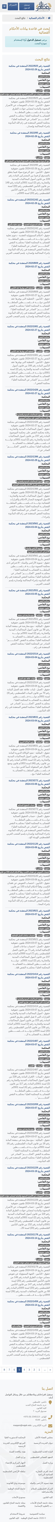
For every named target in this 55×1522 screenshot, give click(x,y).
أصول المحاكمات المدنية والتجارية (29, 415)
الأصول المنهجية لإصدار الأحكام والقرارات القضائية (31, 485)
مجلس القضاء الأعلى (44, 1437)
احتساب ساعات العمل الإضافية (23, 935)
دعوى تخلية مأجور (15, 224)
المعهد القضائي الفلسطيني (41, 1457)
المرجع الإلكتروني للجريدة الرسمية (14, 1444)
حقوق (47, 91)
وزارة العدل (20, 1457)
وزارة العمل (48, 1463)
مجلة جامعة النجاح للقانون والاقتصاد (14, 1504)
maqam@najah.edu (22, 1425)
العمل (40, 679)
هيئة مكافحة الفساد (17, 1451)
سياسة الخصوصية (37, 1514)
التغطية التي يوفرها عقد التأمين (22, 288)
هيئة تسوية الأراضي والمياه (41, 1483)
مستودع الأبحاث (18, 1497)
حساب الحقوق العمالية (26, 805)
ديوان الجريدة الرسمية (43, 1443)
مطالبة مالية (16, 1326)
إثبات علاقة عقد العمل (26, 679)
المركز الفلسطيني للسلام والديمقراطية (42, 1490)
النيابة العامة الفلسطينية (43, 1451)
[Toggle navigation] (4, 6)
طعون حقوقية (44, 84)
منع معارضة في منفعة (26, 615)
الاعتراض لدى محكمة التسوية (38, 552)
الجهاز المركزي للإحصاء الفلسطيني (15, 1464)
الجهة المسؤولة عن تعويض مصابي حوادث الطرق (31, 1263)
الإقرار (31, 1066)
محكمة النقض (44, 77)
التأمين (39, 91)
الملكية (39, 615)
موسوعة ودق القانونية (16, 1483)
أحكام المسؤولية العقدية (33, 224)
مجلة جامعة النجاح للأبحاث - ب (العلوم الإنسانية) (41, 1504)
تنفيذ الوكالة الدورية (27, 742)
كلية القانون (48, 1497)
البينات (39, 1066)
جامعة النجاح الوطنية (16, 1488)
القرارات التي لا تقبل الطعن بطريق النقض (34, 1002)
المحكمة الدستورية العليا (15, 1437)
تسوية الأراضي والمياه (34, 548)
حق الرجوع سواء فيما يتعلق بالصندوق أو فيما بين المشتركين (27, 161)
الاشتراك (13, 5)
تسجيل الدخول (27, 6)
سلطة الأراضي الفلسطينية (14, 1471)
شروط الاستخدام (17, 1514)
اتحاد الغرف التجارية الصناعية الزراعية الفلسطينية (44, 1474)
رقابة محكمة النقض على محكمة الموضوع (34, 418)
